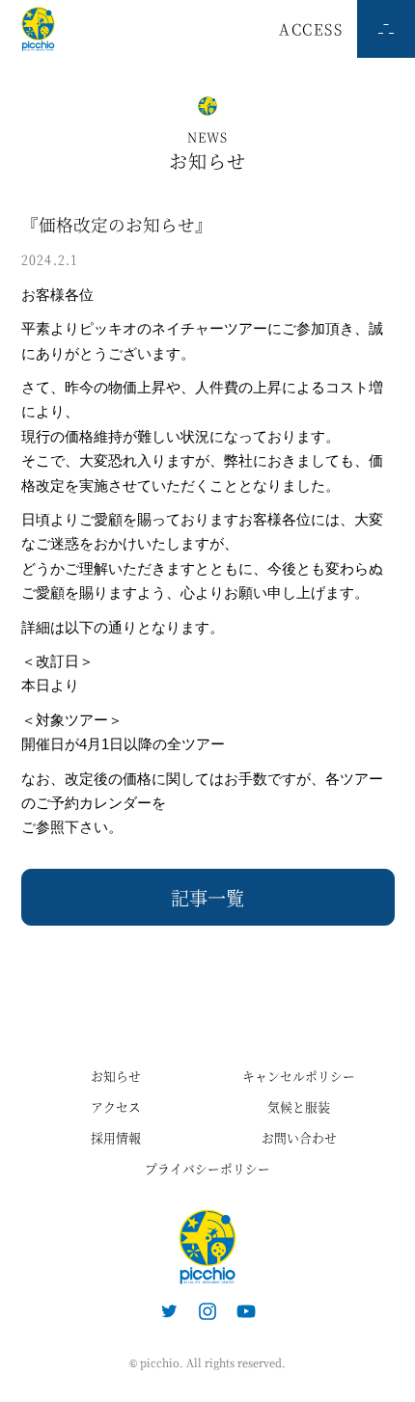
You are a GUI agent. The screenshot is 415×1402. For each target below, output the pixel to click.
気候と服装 (298, 1106)
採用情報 (116, 1137)
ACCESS (311, 28)
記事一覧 (207, 897)
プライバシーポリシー (207, 1168)
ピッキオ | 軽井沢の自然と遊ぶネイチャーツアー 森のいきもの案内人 (207, 1246)
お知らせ (116, 1075)
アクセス (116, 1106)
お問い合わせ (299, 1137)
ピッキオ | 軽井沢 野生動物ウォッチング (38, 29)
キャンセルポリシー (298, 1075)
